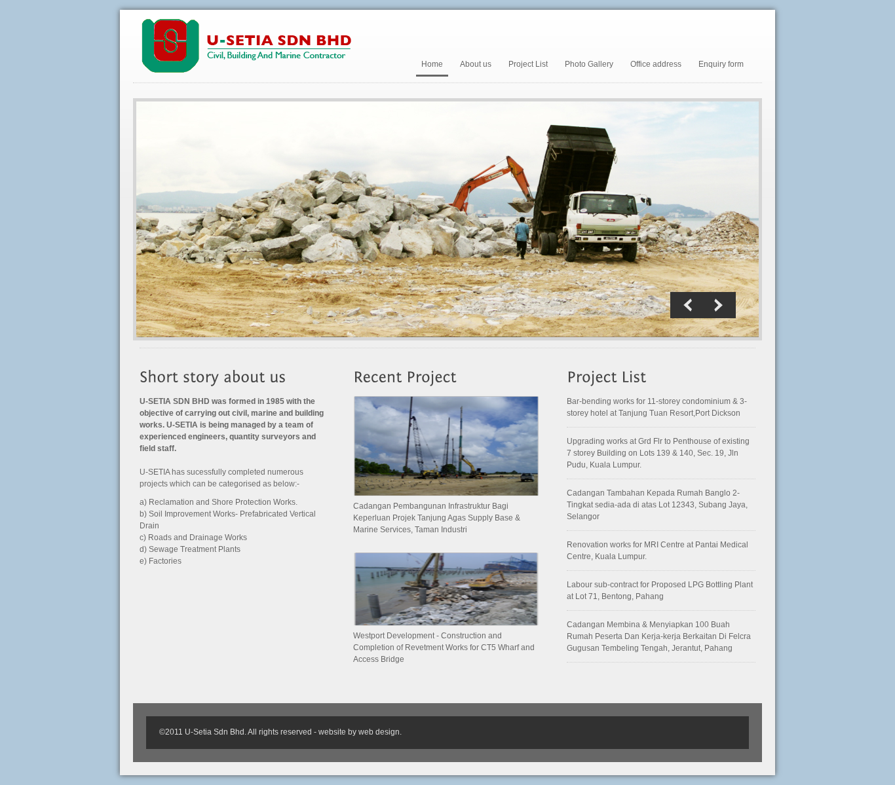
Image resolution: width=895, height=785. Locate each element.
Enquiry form (721, 64)
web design (379, 732)
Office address (655, 64)
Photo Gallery (589, 64)
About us (475, 64)
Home (432, 64)
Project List (528, 64)
